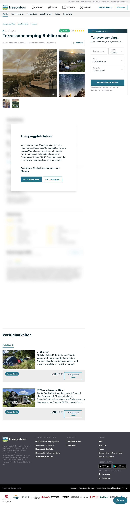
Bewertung (67, 14)
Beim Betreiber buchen (107, 82)
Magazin (71, 7)
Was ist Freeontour (106, 456)
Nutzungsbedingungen (87, 488)
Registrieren (105, 7)
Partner (87, 7)
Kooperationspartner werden (110, 453)
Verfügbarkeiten (17, 14)
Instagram (106, 478)
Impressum (73, 488)
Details (5, 14)
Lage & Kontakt (46, 14)
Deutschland (23, 24)
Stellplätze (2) (8, 345)
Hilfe (100, 441)
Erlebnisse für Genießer (44, 449)
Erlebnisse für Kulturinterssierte (47, 453)
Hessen (34, 24)
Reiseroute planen (74, 441)
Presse (101, 449)
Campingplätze (9, 24)
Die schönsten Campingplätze (47, 441)
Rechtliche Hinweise (120, 488)
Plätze (54, 7)
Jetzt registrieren (31, 179)
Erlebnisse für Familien (44, 456)
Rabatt (57, 14)
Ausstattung (32, 14)
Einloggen (121, 7)
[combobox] (116, 51)
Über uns (102, 445)
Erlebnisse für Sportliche (44, 445)
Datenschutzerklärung (104, 488)
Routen (39, 7)
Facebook (106, 474)
